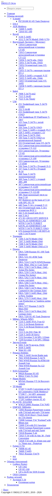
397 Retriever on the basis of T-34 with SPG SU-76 (34, 201)
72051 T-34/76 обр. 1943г (30, 62)
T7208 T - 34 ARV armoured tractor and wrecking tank (31, 395)
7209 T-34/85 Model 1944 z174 (33, 246)
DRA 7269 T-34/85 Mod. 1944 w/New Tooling (32, 294)
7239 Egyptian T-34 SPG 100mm (33, 340)
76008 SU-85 (24, 448)
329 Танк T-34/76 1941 (29, 135)
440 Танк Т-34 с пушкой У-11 (32, 205)
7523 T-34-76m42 (26, 99)
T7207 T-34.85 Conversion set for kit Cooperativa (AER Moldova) (34, 390)
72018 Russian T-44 (27, 433)
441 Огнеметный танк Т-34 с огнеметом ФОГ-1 (32, 209)
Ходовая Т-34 (19, 479)
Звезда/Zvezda (19, 342)
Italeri (15, 91)
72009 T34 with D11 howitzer (32, 425)
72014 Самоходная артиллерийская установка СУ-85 (31, 47)
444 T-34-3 (23, 215)
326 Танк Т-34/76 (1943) (30, 127)
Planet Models (19, 378)
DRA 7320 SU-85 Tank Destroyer (34, 316)
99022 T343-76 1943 (28, 376)
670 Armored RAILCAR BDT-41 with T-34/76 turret (34, 232)
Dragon (16, 249)
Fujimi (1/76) (19, 446)
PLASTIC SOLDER (22, 402)
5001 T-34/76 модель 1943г (31, 345)
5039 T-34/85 (24, 347)
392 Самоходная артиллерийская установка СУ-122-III (34, 190)
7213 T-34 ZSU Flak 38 (29, 332)
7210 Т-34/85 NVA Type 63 (31, 321)
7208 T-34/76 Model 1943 (30, 244)
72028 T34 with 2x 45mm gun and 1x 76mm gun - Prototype (34, 442)
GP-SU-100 (23, 469)
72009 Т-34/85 (25, 29)
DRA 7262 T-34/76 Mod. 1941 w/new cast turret (32, 278)
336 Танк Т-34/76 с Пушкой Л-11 (34, 166)
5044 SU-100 (24, 350)
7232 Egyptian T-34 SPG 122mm (33, 337)
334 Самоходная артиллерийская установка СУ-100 (34, 157)
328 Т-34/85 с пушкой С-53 (31, 132)
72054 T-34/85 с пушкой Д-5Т (32, 75)
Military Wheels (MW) (23, 319)
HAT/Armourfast (20, 371)
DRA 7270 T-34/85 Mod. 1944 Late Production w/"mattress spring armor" (34, 301)
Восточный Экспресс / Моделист (29, 42)
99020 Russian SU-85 (28, 373)
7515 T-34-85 (24, 96)
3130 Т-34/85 (24, 37)
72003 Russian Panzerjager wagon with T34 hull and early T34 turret (34, 411)
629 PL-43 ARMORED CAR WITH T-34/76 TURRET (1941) (33, 227)
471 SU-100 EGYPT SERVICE (33, 218)
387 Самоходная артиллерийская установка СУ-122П (34, 185)
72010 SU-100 (25, 31)
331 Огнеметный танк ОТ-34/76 (34, 143)
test (14, 456)
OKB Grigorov (20, 474)
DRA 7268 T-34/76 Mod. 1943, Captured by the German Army (33, 289)
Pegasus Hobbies (20, 353)
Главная (11, 13)
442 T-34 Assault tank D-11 (31, 213)
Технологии (13, 485)
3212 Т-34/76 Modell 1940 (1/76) (33, 39)
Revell (16, 34)
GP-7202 (22, 466)
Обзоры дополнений (17, 461)
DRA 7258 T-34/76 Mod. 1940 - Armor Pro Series (33, 268)
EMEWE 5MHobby (22, 407)
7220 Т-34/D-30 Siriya (28, 334)
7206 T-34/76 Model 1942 (30, 239)
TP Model (17, 386)
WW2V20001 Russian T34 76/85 (33, 404)
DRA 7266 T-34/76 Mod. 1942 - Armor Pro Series (33, 284)
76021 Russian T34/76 (28, 454)
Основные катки (26, 482)
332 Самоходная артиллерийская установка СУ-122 (34, 146)
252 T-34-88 (24, 109)
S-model (16, 18)
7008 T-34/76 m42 (27, 94)
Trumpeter (17, 236)
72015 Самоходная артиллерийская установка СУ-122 (31, 55)
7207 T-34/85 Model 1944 (30, 241)
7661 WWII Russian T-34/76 (31, 358)
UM (14, 101)
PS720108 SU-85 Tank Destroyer (33, 21)
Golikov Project (20, 464)
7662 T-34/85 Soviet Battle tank (33, 355)
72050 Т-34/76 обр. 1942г (30, 60)
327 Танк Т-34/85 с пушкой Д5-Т (34, 130)
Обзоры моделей (15, 16)
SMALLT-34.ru (8, 3)
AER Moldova (19, 26)
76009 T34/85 (24, 451)
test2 (15, 459)
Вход (5, 490)
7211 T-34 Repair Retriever (30, 324)
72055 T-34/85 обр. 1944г (30, 78)
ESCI (15, 24)
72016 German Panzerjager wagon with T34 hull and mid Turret (34, 429)
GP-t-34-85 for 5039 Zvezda (31, 472)
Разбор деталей (14, 477)
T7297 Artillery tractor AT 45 (31, 399)
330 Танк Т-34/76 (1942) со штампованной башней (31, 139)
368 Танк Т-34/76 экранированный (26, 175)
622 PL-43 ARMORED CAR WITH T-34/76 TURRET (32, 221)
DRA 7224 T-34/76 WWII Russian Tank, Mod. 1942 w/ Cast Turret (34, 263)
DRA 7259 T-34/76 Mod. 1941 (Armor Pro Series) (32, 273)
